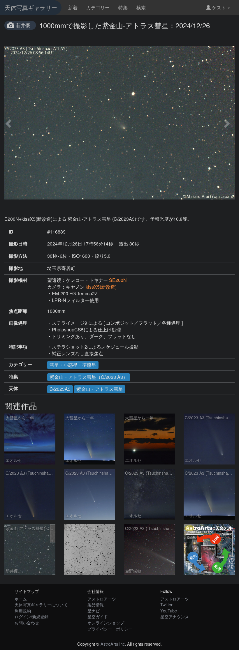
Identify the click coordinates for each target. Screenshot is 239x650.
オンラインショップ (105, 622)
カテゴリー (98, 7)
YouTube (168, 610)
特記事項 (18, 347)
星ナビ (93, 610)
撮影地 (16, 268)
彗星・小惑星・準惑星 (73, 364)
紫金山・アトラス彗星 (99, 389)
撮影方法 (18, 256)
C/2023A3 (60, 389)
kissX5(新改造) (101, 286)
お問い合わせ (27, 622)
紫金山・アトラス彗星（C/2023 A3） (89, 377)
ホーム (21, 599)
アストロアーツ (101, 599)
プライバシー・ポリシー (109, 629)
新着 (73, 7)
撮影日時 (18, 244)
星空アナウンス (174, 616)
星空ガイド (97, 616)
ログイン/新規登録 (31, 616)
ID (11, 232)
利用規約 (23, 610)
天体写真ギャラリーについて (41, 604)
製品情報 (95, 604)
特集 (123, 7)
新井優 (23, 25)
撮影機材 (18, 280)
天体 (13, 388)
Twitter (166, 604)
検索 (141, 7)
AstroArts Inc (113, 644)
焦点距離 (18, 311)
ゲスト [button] (219, 7)
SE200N (118, 280)
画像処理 (18, 323)
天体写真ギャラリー (31, 7)
